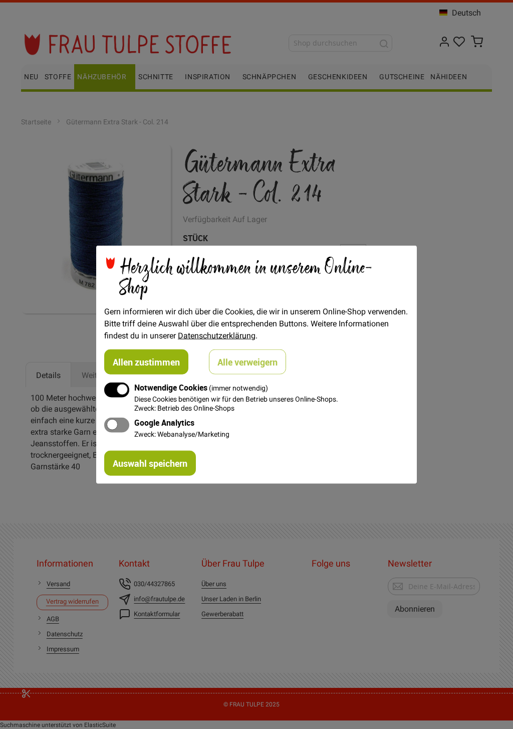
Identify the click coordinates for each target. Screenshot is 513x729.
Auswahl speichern (150, 463)
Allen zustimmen (146, 362)
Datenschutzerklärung (216, 335)
